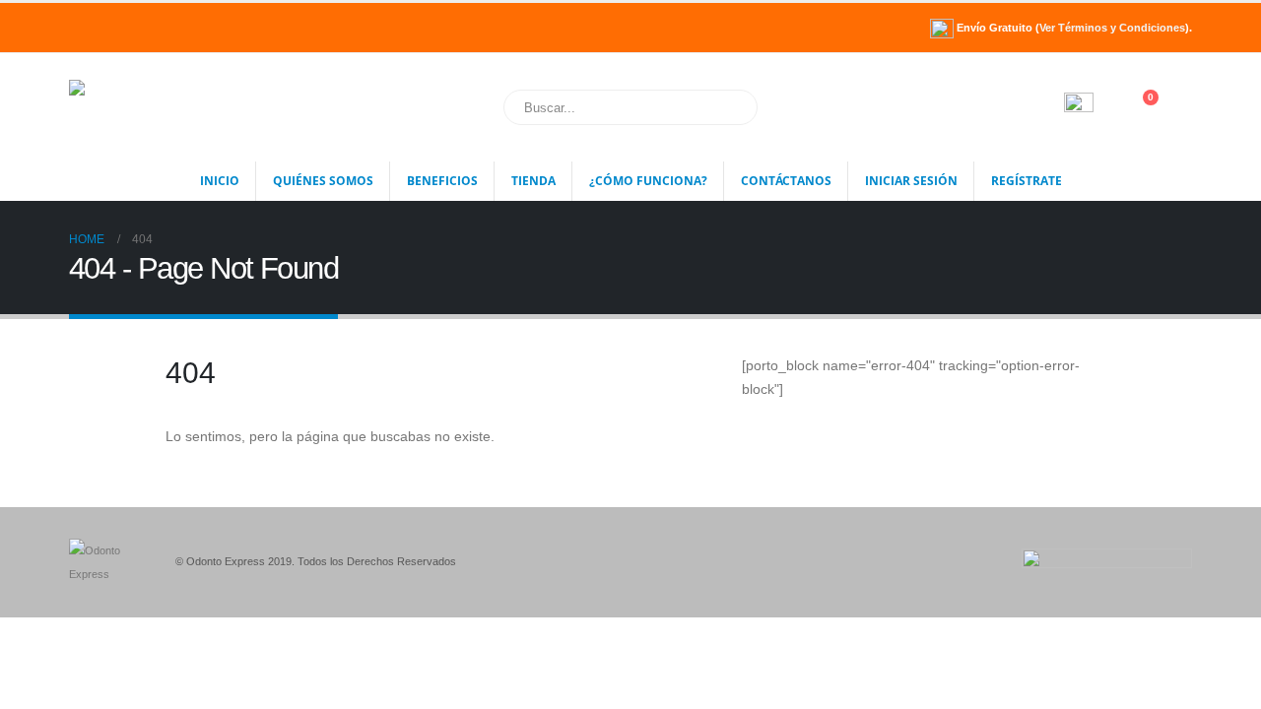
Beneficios (442, 180)
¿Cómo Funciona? (648, 180)
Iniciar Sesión (911, 180)
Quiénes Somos (323, 180)
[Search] (729, 107)
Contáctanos (786, 180)
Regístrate (1026, 180)
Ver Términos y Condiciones (1112, 27)
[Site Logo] (166, 107)
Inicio (219, 180)
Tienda (533, 180)
